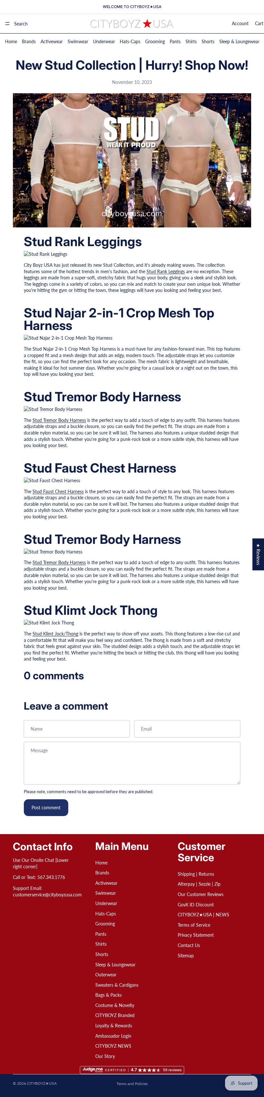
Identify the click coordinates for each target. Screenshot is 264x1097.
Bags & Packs (108, 995)
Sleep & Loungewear (239, 41)
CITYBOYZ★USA (42, 1083)
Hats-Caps (130, 41)
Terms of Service (194, 925)
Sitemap (186, 955)
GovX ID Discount (196, 904)
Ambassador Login (113, 1035)
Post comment (46, 807)
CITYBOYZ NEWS (113, 1046)
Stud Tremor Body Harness (59, 420)
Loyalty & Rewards (113, 1025)
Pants (175, 41)
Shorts (208, 41)
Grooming (155, 41)
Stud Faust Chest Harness (58, 491)
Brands (29, 41)
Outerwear (106, 974)
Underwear (104, 41)
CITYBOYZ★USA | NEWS (203, 914)
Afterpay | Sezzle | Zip (199, 884)
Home (11, 41)
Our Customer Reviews (200, 894)
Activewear (52, 41)
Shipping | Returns (196, 874)
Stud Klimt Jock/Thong (55, 633)
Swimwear (78, 41)
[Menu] (7, 23)
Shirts (191, 41)
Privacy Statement (196, 935)
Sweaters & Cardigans (116, 984)
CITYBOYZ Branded (115, 1015)
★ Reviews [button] (258, 554)
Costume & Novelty (114, 1005)
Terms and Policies (132, 1083)
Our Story (105, 1056)
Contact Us (189, 945)
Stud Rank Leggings (165, 271)
